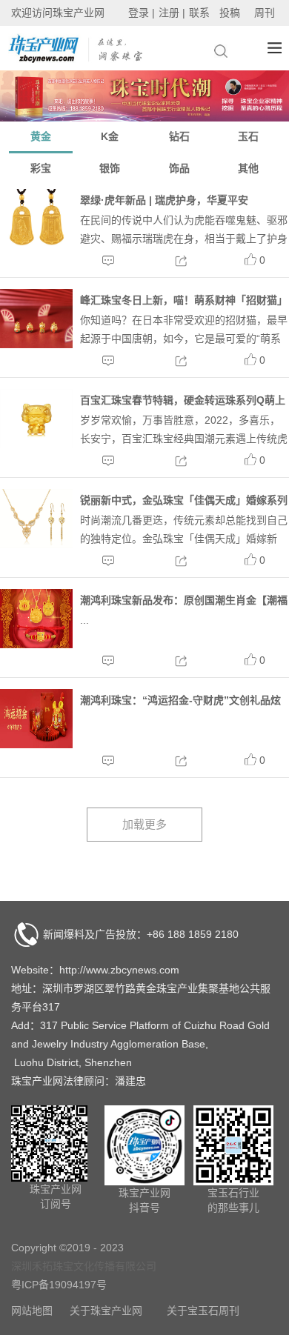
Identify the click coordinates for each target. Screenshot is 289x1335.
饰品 (179, 168)
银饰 (109, 168)
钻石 (179, 136)
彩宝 (40, 168)
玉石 (248, 136)
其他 (248, 168)
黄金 (40, 136)
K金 (110, 136)
